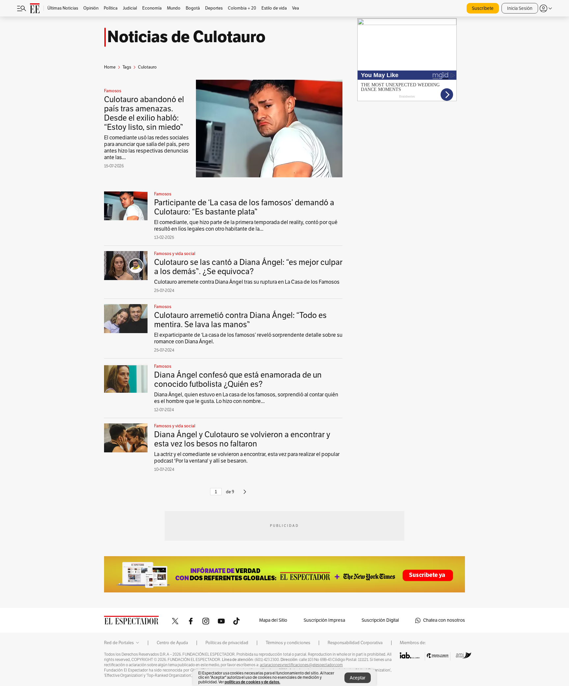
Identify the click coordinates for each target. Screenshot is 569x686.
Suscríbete (483, 8)
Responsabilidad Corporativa (355, 643)
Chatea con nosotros (444, 620)
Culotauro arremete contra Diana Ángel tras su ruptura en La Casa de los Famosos (246, 282)
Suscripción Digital (380, 620)
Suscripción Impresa (324, 620)
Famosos (112, 91)
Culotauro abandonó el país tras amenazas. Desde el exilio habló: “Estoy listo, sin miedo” (144, 113)
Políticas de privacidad (226, 643)
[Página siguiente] (245, 494)
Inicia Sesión (519, 8)
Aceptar (358, 678)
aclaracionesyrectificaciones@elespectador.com (301, 665)
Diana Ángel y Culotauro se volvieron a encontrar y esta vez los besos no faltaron (242, 439)
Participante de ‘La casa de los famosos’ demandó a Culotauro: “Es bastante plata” (244, 207)
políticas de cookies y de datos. (252, 681)
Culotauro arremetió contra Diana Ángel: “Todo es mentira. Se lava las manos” (240, 319)
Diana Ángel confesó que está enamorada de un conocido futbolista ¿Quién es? (238, 379)
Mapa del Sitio (273, 620)
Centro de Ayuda (172, 643)
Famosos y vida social (174, 253)
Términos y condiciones (288, 643)
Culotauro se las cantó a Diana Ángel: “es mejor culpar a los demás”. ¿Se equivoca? (248, 266)
